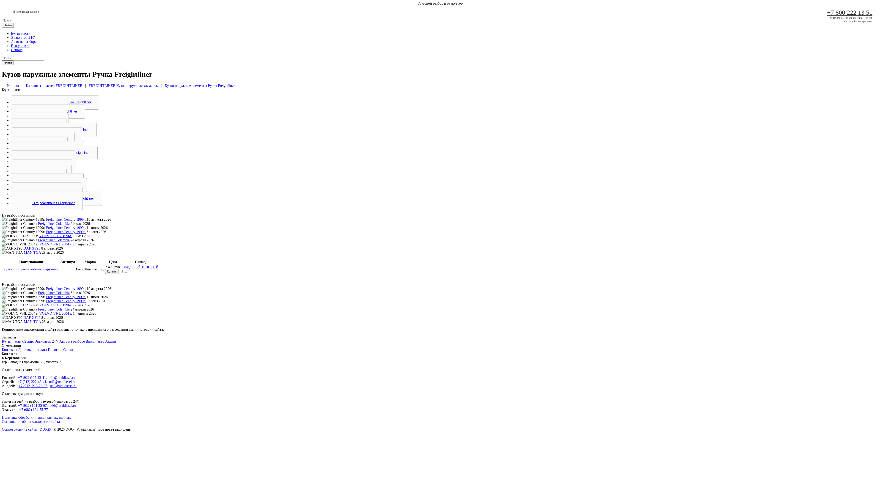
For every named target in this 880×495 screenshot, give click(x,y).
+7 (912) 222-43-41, (32, 382)
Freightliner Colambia (54, 224)
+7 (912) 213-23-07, (33, 386)
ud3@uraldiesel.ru (63, 386)
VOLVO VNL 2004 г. (55, 244)
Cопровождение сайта (19, 429)
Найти (8, 25)
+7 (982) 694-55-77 (33, 410)
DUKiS (45, 429)
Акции (110, 341)
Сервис (16, 50)
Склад (68, 350)
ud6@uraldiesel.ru (63, 405)
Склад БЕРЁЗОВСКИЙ (140, 267)
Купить (112, 271)
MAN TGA (33, 252)
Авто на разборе (23, 42)
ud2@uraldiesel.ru (62, 382)
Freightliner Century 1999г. (66, 219)
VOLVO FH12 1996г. (55, 236)
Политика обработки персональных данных (36, 417)
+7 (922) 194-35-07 (32, 405)
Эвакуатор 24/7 (23, 37)
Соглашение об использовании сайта (31, 422)
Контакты (9, 350)
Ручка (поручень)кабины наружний (31, 269)
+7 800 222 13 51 (849, 12)
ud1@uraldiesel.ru (62, 378)
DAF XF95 (31, 248)
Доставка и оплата (32, 350)
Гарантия (55, 350)
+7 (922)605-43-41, (32, 378)
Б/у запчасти (20, 33)
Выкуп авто (20, 46)
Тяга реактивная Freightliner (53, 203)
